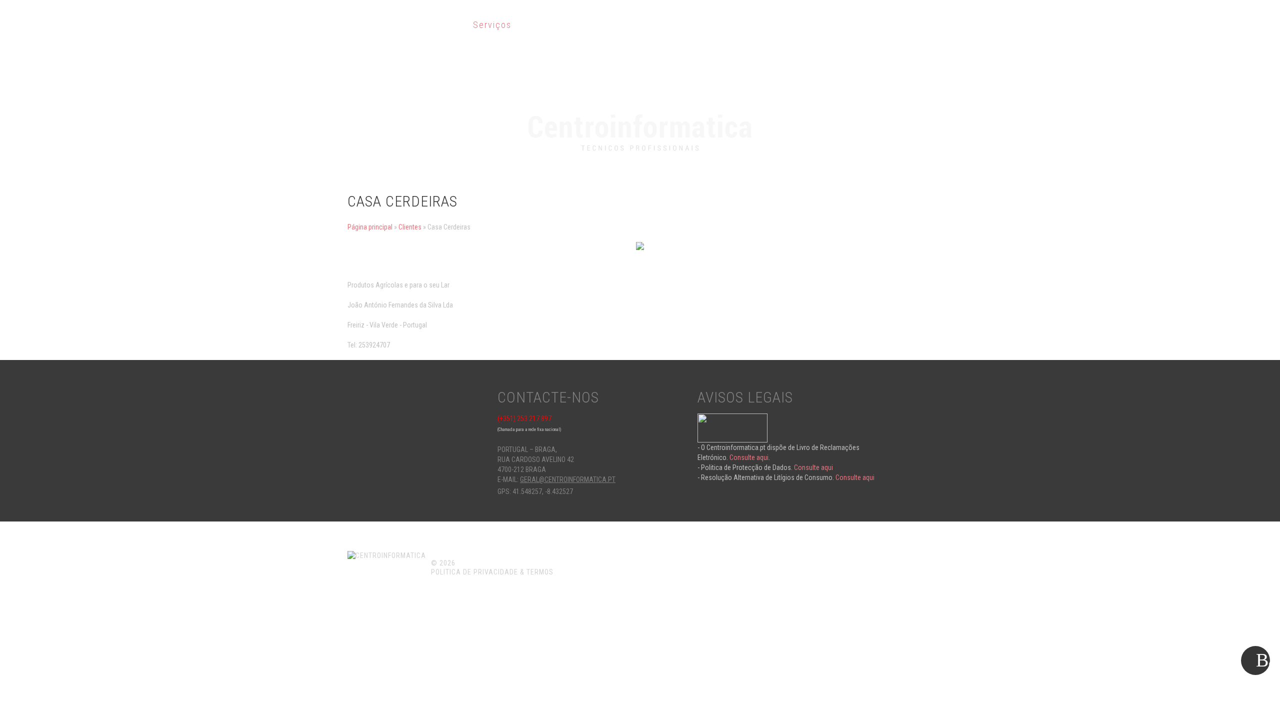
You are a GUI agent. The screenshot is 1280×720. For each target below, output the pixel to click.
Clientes (410, 227)
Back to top (1257, 662)
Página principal (370, 227)
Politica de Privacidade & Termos (492, 572)
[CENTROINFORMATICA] (640, 117)
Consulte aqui (749, 458)
